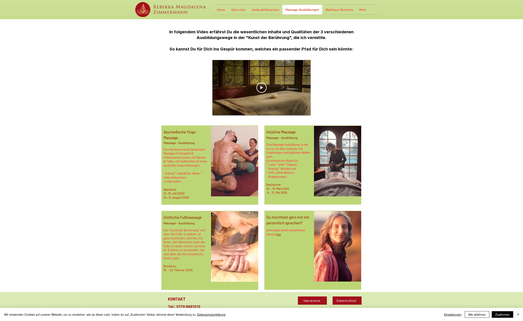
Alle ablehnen (477, 314)
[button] (238, 10)
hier (278, 234)
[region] (209, 165)
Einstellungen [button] (453, 314)
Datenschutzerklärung (211, 314)
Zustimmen (502, 314)
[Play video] (261, 88)
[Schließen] (518, 314)
